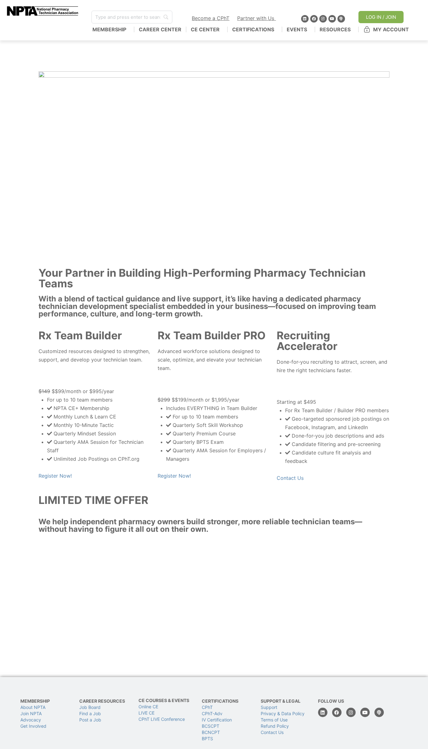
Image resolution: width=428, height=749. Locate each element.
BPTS (207, 738)
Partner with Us (256, 18)
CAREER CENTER (160, 29)
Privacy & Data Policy (283, 713)
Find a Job (90, 713)
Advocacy (30, 719)
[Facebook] (314, 19)
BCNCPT (211, 732)
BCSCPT (210, 726)
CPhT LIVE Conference (161, 719)
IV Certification (217, 719)
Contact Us (290, 478)
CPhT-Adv (212, 713)
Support (269, 707)
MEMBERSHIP (109, 29)
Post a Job (90, 719)
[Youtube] (332, 19)
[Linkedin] (305, 19)
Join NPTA (31, 713)
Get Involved (33, 726)
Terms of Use (274, 719)
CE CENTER (205, 29)
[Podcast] (341, 19)
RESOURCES (335, 29)
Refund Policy (275, 726)
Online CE (148, 706)
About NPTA (32, 707)
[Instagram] (323, 19)
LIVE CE (146, 713)
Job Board (90, 707)
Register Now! (55, 476)
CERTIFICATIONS (253, 29)
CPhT (207, 707)
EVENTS (297, 29)
